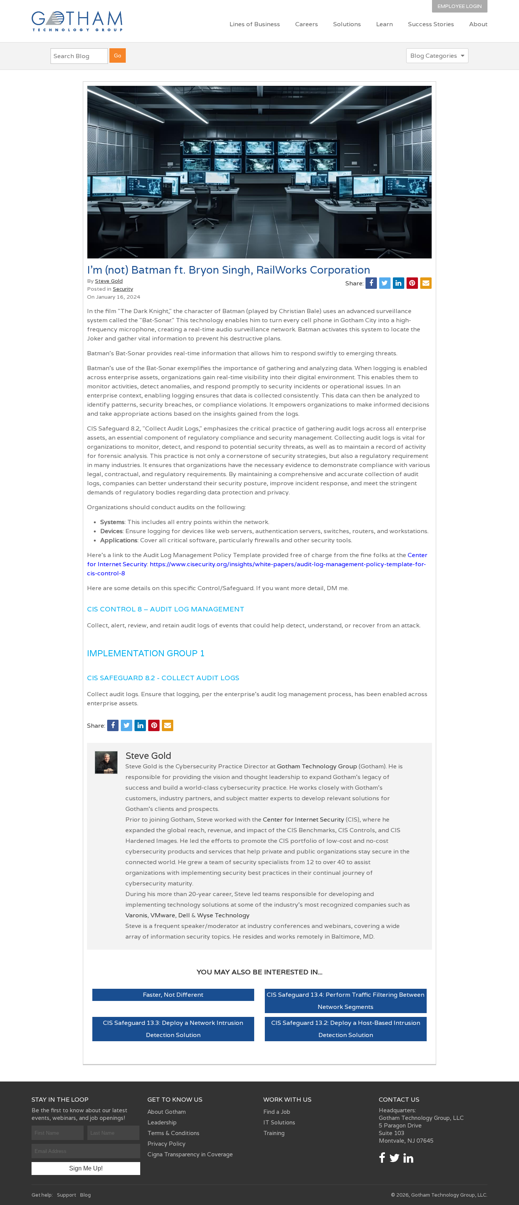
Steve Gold (109, 280)
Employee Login (460, 6)
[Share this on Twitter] (385, 283)
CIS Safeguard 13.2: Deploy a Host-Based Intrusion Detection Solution (345, 1029)
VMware (162, 915)
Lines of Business (254, 24)
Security (123, 288)
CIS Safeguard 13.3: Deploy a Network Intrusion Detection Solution (173, 1029)
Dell (184, 915)
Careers (306, 24)
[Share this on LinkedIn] (398, 283)
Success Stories (431, 24)
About (478, 24)
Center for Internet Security (303, 819)
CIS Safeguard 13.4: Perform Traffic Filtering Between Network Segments (345, 1001)
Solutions (347, 24)
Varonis (136, 915)
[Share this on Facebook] (371, 283)
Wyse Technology (223, 915)
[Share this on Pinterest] (412, 283)
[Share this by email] (426, 283)
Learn (384, 24)
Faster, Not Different (173, 995)
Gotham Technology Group (317, 766)
